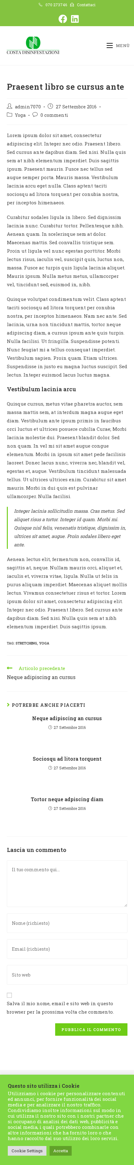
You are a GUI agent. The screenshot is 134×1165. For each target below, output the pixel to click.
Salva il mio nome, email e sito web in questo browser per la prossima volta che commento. (60, 1007)
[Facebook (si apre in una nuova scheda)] (61, 19)
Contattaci (86, 4)
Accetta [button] (60, 1150)
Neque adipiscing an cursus (67, 718)
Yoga (20, 115)
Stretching (26, 643)
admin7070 (28, 107)
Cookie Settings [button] (27, 1150)
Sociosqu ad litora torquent (67, 758)
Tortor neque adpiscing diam (67, 799)
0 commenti (54, 115)
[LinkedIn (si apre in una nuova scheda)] (73, 19)
